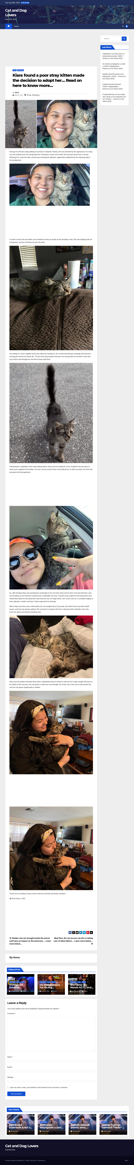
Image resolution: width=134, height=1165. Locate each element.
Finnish (104, 1122)
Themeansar (41, 1160)
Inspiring (20, 70)
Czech (73, 1122)
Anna (17, 92)
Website (10, 1077)
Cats (14, 70)
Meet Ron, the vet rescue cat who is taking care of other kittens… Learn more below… (73, 939)
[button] (123, 26)
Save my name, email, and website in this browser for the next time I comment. (39, 1087)
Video (22, 982)
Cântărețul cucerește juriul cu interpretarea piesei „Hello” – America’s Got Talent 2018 (113, 56)
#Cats (29, 95)
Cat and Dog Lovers (21, 1146)
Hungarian (43, 1122)
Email (10, 1067)
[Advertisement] (51, 51)
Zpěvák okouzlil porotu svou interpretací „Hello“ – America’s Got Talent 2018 (114, 76)
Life (18, 982)
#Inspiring (35, 95)
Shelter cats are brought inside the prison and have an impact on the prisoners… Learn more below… (30, 941)
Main (16, 26)
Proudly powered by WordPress (15, 1160)
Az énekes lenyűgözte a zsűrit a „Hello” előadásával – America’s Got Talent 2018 (113, 66)
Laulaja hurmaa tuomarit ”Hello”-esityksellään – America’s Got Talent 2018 (112, 86)
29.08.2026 (14, 1131)
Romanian (12, 1122)
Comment (11, 1013)
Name (10, 1057)
